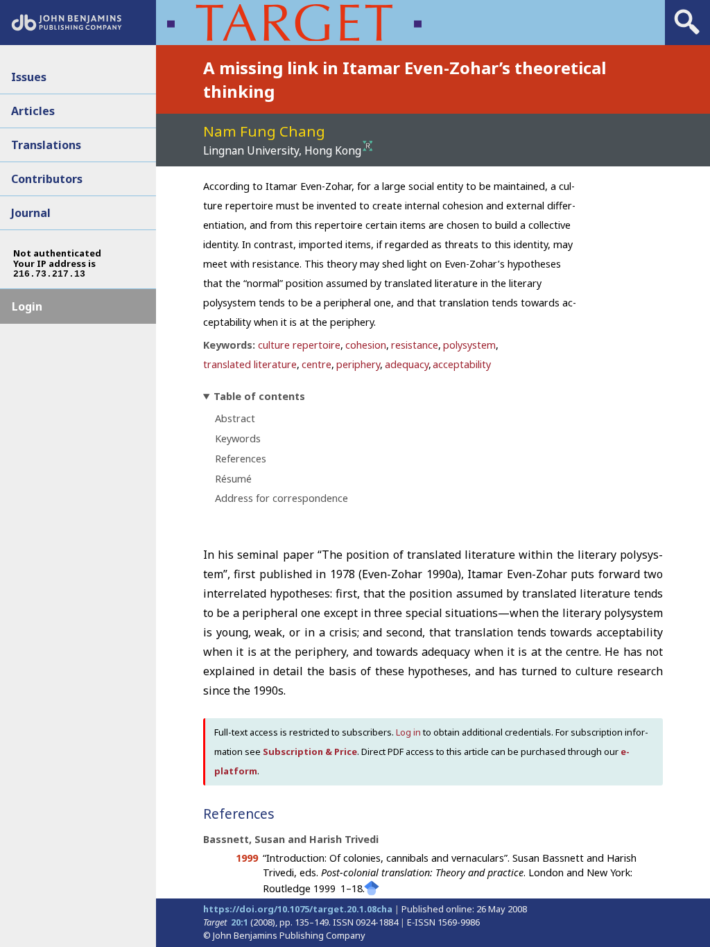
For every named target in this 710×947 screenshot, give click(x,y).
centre (316, 364)
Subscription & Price (310, 751)
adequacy (406, 364)
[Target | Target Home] (294, 22)
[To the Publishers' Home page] (66, 27)
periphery (358, 364)
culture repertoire (299, 344)
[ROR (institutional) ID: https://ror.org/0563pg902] (368, 147)
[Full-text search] (687, 34)
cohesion (365, 344)
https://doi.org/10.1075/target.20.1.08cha (297, 909)
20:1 (239, 922)
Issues (28, 77)
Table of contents (259, 396)
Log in (408, 732)
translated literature (250, 364)
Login (27, 306)
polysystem (469, 344)
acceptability (462, 364)
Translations (46, 145)
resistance (414, 344)
